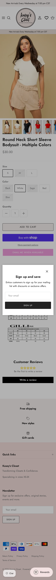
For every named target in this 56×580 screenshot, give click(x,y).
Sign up (28, 305)
